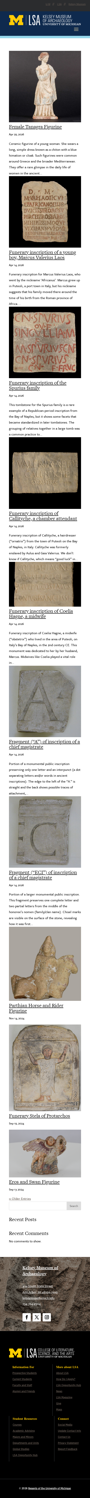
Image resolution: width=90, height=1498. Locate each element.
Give (58, 1403)
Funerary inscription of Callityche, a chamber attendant (43, 516)
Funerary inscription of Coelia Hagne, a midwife (41, 613)
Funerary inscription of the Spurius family (37, 385)
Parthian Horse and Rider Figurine (36, 1008)
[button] (76, 29)
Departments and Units (26, 1443)
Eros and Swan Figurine (34, 1181)
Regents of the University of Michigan (49, 1488)
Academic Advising (24, 1431)
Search (74, 1206)
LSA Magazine (64, 1397)
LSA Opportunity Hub (68, 1385)
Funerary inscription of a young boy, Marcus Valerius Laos (42, 255)
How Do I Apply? (65, 1379)
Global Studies (21, 1449)
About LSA (62, 1373)
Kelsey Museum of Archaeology (40, 1270)
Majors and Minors (23, 1437)
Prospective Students (24, 1373)
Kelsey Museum (77, 4)
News (59, 1391)
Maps (59, 1409)
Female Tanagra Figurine (35, 126)
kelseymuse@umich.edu (38, 1298)
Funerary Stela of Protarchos (39, 1115)
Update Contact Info (69, 1431)
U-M (48, 4)
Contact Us (64, 1437)
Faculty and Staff (22, 1385)
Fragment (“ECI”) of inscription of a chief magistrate (43, 875)
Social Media (65, 1425)
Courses (17, 1425)
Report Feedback (67, 1449)
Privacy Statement (68, 1443)
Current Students (22, 1379)
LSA (59, 4)
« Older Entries (20, 1198)
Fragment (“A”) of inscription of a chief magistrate (44, 744)
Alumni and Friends (23, 1391)
